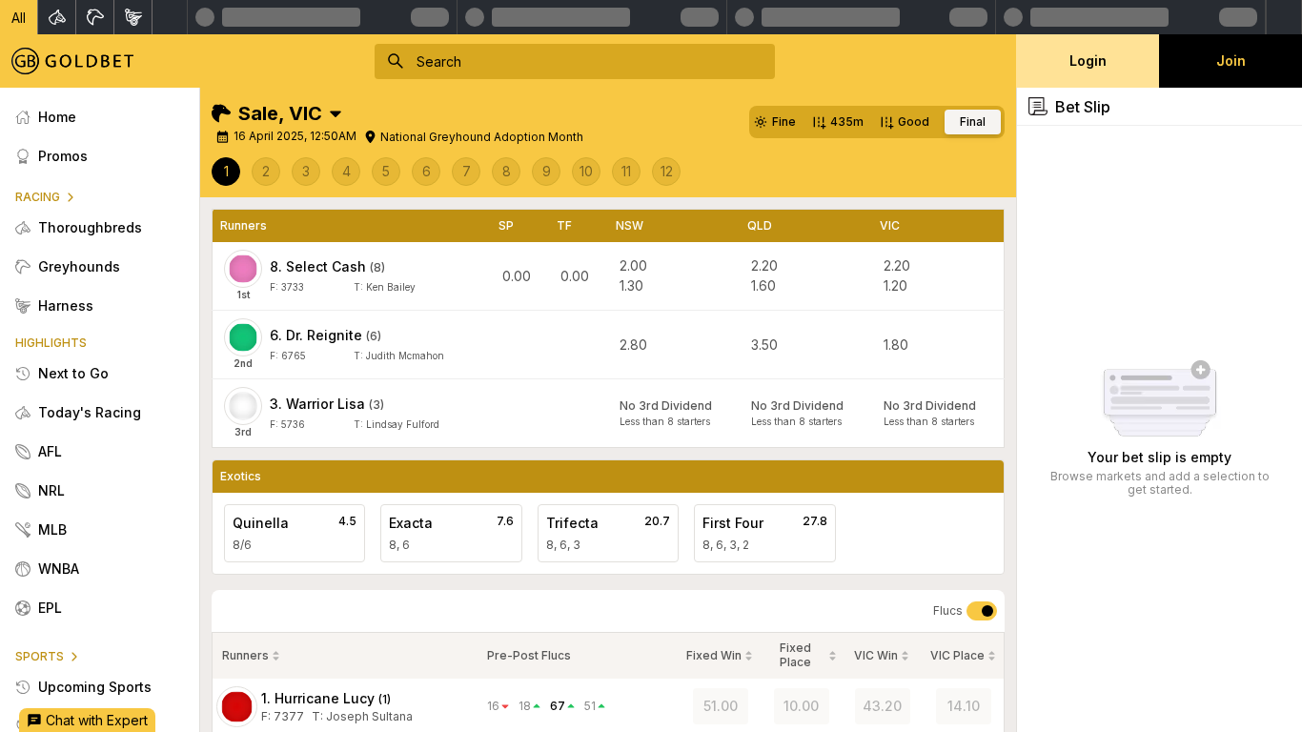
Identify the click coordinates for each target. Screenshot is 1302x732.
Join (1231, 60)
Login (1088, 60)
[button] (19, 17)
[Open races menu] (335, 113)
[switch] (981, 610)
